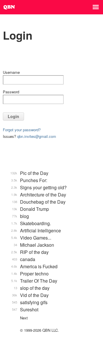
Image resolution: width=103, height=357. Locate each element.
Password (11, 91)
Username (11, 72)
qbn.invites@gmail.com (36, 136)
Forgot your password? (22, 129)
